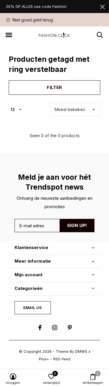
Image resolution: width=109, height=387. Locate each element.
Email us (32, 307)
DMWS (81, 351)
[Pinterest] (70, 327)
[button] (8, 35)
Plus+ (44, 359)
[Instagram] (54, 327)
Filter (54, 87)
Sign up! (77, 225)
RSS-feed (61, 359)
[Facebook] (40, 327)
